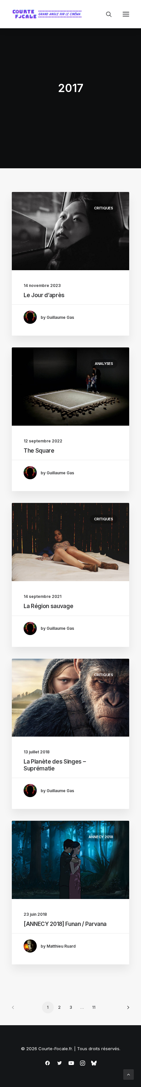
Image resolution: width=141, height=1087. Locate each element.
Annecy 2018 (101, 837)
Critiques (103, 208)
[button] (126, 14)
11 (93, 1007)
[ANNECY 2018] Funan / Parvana (65, 924)
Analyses (104, 363)
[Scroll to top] (128, 1074)
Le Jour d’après (44, 295)
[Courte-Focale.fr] (48, 14)
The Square (39, 450)
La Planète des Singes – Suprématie (55, 764)
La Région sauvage (48, 606)
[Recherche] (106, 14)
